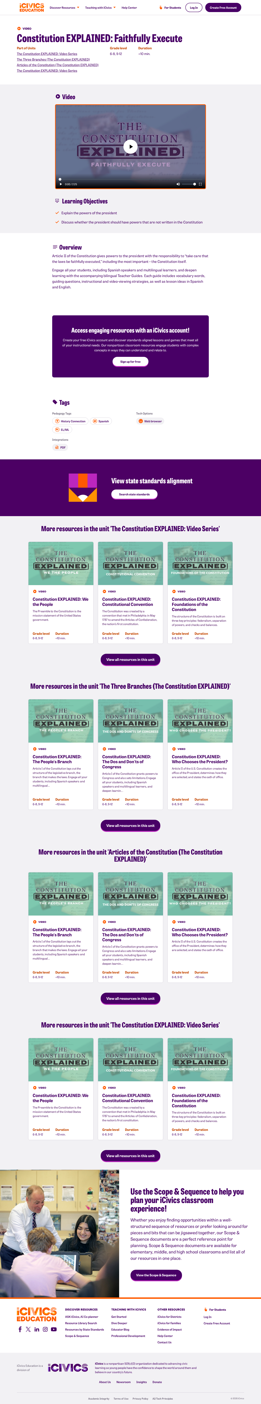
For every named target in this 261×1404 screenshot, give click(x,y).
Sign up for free (130, 361)
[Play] (61, 184)
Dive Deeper (119, 1323)
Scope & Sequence (77, 1336)
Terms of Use (121, 1398)
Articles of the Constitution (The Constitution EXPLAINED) (58, 65)
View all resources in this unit (130, 659)
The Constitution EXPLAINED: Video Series (47, 53)
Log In (194, 7)
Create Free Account (223, 7)
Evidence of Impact (169, 1329)
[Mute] (178, 184)
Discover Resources (62, 7)
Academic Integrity (98, 1398)
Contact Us (164, 1342)
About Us (105, 1382)
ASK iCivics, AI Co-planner (81, 1317)
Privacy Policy (140, 1398)
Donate (157, 1382)
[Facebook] (20, 1329)
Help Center (129, 7)
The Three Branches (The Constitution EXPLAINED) (53, 59)
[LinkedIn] (37, 1329)
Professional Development (128, 1336)
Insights (141, 1382)
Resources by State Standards (84, 1329)
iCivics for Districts (169, 1317)
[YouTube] (54, 1329)
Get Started (118, 1317)
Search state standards (134, 494)
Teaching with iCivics (98, 7)
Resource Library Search (81, 1323)
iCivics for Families (169, 1323)
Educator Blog (120, 1329)
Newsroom (123, 1382)
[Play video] (130, 147)
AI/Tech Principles (163, 1398)
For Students (172, 7)
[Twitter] (28, 1329)
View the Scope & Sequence (156, 1275)
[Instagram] (45, 1329)
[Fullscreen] (200, 184)
